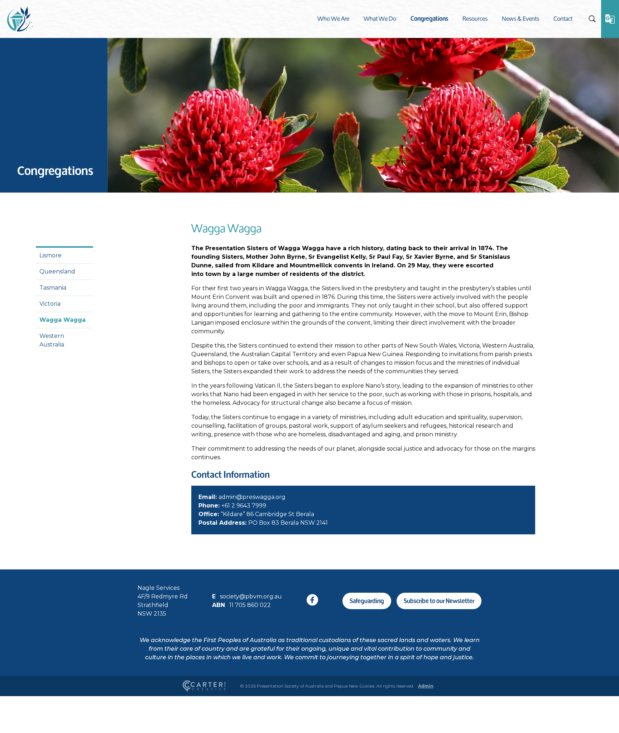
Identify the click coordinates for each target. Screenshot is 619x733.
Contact (562, 18)
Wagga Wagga (62, 319)
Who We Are (333, 18)
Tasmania (52, 287)
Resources (475, 18)
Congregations (429, 18)
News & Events (520, 18)
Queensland (57, 271)
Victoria (50, 303)
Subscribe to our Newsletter (439, 601)
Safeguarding (367, 601)
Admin (425, 686)
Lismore (50, 255)
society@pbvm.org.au (251, 596)
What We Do (380, 18)
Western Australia (51, 340)
